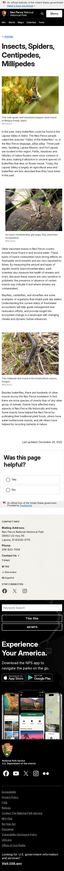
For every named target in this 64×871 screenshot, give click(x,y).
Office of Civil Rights (13, 845)
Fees (41, 22)
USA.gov (7, 839)
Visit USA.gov (12, 863)
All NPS (32, 627)
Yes (14, 479)
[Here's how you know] (32, 4)
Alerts (12, 22)
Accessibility (9, 791)
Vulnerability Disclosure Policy (19, 834)
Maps (21, 22)
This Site (32, 618)
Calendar (31, 22)
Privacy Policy (10, 797)
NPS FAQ (7, 818)
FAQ (6, 566)
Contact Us (9, 555)
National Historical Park (21, 13)
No (14, 489)
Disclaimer (8, 829)
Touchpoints (26, 505)
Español (9, 577)
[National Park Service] (4, 14)
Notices (6, 807)
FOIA (4, 802)
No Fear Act (8, 823)
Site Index (10, 572)
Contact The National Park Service (22, 813)
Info (4, 22)
